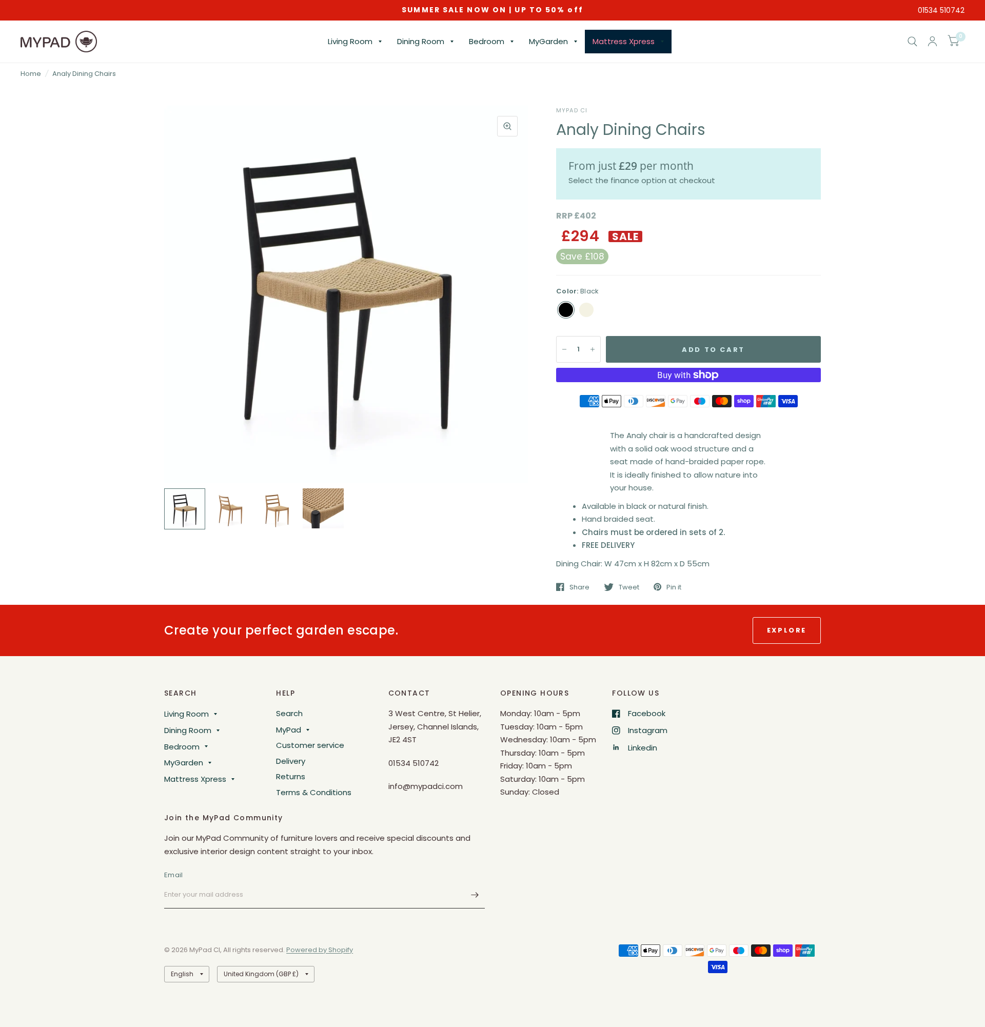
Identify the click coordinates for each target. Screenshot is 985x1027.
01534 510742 (941, 10)
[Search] (912, 42)
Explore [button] (786, 630)
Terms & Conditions (313, 792)
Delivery (290, 761)
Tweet (629, 587)
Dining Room (420, 41)
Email (173, 875)
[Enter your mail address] (474, 895)
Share (579, 587)
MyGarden (548, 41)
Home (31, 73)
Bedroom (486, 41)
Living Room (350, 41)
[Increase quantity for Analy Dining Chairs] (592, 349)
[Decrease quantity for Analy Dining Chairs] (564, 349)
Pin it (673, 587)
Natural (586, 310)
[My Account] (932, 42)
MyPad (288, 729)
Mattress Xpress (624, 41)
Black (566, 310)
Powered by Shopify (319, 950)
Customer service (310, 745)
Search (289, 713)
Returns (290, 776)
